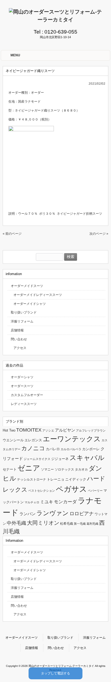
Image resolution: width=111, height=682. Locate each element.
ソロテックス (64, 469)
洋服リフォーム (22, 321)
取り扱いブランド (24, 312)
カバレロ (53, 449)
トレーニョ (55, 479)
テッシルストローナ (31, 479)
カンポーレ (91, 449)
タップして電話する (55, 673)
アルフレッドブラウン (91, 430)
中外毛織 (16, 523)
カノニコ (33, 448)
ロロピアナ (82, 513)
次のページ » (98, 234)
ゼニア (29, 468)
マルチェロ (32, 502)
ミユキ (46, 501)
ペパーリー (95, 490)
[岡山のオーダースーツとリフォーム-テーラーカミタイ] (55, 19)
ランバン (27, 513)
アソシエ (48, 430)
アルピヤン (65, 430)
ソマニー (47, 469)
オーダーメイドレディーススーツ (37, 295)
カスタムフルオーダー (27, 395)
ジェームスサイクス (37, 459)
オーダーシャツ (22, 377)
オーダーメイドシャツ (29, 304)
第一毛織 (80, 523)
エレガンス (33, 440)
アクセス (19, 348)
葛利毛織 (92, 523)
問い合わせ (19, 339)
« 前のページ (12, 234)
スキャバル (87, 457)
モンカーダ (65, 501)
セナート (10, 469)
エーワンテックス (72, 439)
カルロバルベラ (71, 449)
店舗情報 (17, 330)
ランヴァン (52, 513)
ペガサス (71, 489)
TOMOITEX (28, 430)
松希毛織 (66, 524)
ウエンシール (13, 440)
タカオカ (81, 469)
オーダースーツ (22, 386)
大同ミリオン (43, 523)
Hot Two (9, 430)
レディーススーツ (24, 404)
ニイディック (75, 479)
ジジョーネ (60, 459)
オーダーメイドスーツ (27, 286)
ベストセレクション (41, 490)
